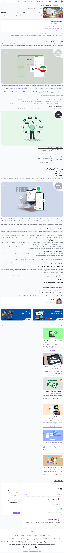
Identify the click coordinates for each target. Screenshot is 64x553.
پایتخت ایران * (17, 495)
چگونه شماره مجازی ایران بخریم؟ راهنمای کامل (46, 269)
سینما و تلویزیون (45, 1)
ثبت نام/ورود (3, 1)
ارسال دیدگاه (16, 512)
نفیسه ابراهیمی (58, 393)
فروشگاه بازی (42, 535)
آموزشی (18, 1)
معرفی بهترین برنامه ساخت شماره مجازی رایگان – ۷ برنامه (52, 467)
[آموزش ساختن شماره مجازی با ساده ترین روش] (53, 384)
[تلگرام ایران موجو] (29, 547)
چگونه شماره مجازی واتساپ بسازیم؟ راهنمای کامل (52, 340)
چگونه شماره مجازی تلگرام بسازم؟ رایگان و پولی (52, 442)
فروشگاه (35, 535)
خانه (62, 5)
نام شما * (18, 490)
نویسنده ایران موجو (57, 342)
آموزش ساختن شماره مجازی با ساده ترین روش (52, 391)
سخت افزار (38, 1)
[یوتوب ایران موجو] (42, 547)
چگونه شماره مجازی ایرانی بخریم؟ (56, 23)
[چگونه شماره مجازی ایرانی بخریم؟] (53, 12)
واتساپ (28, 101)
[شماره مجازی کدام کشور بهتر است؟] (53, 409)
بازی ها (50, 1)
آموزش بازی (29, 535)
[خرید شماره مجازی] (48, 314)
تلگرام (16, 87)
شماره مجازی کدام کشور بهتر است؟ (55, 417)
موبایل (34, 1)
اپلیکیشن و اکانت (24, 1)
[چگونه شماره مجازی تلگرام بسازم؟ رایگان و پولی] (53, 435)
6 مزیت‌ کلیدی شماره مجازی (57, 25)
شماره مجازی (55, 5)
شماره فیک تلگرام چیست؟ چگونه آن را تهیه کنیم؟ (52, 366)
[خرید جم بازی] (16, 314)
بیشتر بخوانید (52, 350)
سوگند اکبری (52, 300)
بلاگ (59, 5)
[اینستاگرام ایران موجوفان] (23, 547)
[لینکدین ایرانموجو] (36, 547)
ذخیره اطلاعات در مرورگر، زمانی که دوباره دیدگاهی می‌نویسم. (9, 501)
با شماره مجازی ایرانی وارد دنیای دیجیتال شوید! (53, 28)
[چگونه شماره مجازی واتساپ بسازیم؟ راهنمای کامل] (53, 333)
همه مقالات (3, 325)
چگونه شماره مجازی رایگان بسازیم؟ (55, 26)
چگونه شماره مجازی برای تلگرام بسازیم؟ (17, 88)
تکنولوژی (30, 1)
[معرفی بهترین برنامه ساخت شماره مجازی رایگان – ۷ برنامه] (53, 460)
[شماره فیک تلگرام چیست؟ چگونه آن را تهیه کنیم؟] (53, 359)
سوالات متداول (59, 30)
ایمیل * (9, 490)
